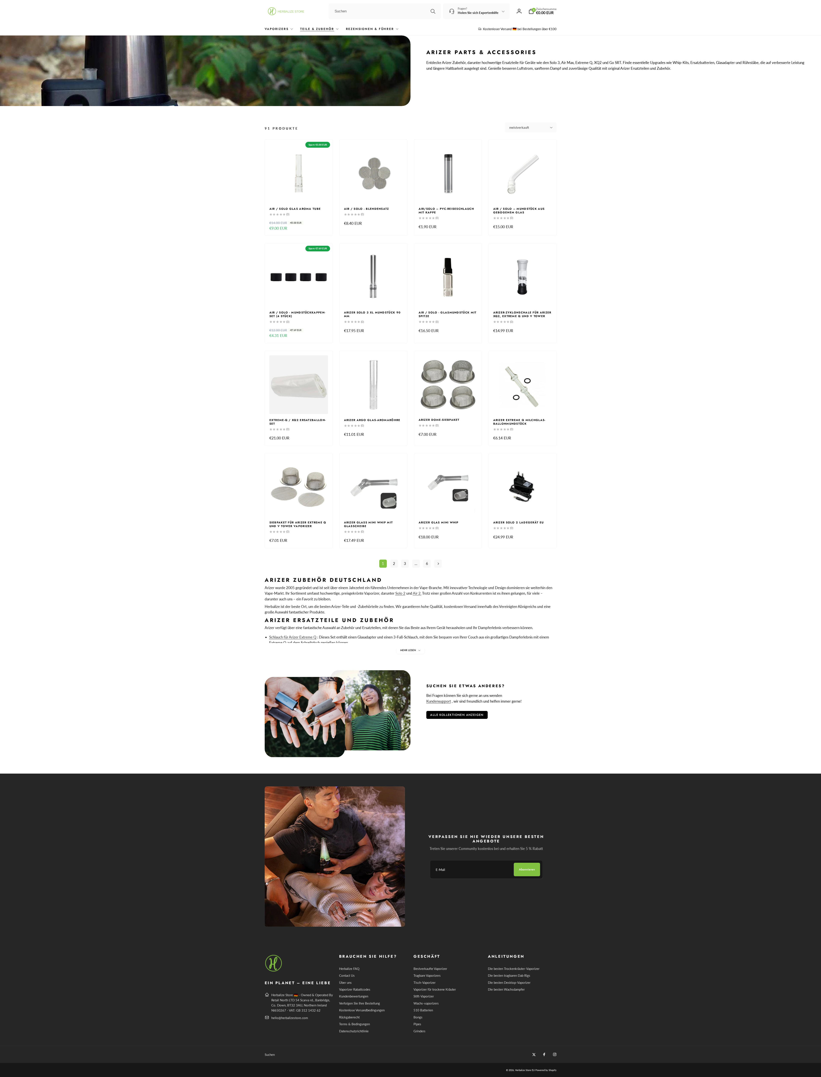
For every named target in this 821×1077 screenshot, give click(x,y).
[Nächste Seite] (438, 564)
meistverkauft (519, 127)
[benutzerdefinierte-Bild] (274, 971)
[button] (543, 11)
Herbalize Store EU (525, 1070)
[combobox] (385, 11)
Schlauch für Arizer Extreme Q (292, 637)
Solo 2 (400, 593)
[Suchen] (432, 11)
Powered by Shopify (546, 1070)
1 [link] (383, 563)
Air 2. (417, 593)
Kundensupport (438, 701)
